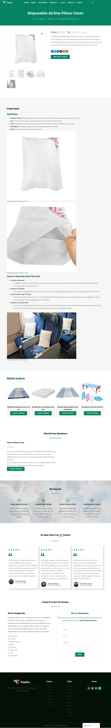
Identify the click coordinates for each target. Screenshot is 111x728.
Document (43, 2)
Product (53, 2)
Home (26, 2)
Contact (70, 2)
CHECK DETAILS (18, 413)
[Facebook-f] (88, 688)
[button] (92, 2)
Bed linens (61, 32)
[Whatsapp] (99, 688)
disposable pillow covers (78, 32)
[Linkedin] (96, 688)
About (33, 2)
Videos (79, 2)
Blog (63, 2)
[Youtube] (92, 688)
